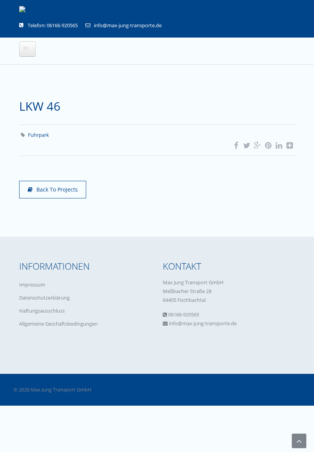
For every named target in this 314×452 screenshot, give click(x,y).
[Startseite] (33, 10)
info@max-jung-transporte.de (128, 25)
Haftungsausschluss (42, 310)
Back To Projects (57, 189)
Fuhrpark (38, 134)
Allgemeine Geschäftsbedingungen (58, 323)
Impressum (32, 284)
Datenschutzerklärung (44, 297)
